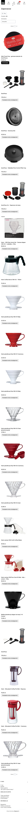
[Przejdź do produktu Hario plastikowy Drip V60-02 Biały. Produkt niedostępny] (14, 377)
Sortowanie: (4, 18)
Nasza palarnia (4, 788)
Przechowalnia (4, 798)
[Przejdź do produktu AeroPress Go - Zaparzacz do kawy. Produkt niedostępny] (14, 191)
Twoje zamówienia (5, 795)
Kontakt (2, 786)
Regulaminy (3, 804)
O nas (2, 785)
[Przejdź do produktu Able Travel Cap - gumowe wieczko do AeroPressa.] (14, 42)
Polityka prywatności (5, 805)
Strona (12, 26)
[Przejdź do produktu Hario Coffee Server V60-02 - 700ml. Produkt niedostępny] (14, 265)
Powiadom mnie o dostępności (10, 100)
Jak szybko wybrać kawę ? (7, 789)
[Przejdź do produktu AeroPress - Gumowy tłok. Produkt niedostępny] (14, 116)
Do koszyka (5, 62)
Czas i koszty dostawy (6, 807)
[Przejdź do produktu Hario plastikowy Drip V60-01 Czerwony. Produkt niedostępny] (14, 340)
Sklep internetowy (12, 811)
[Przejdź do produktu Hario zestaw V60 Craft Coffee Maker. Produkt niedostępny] (14, 526)
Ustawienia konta (5, 797)
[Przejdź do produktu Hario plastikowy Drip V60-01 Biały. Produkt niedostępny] (14, 302)
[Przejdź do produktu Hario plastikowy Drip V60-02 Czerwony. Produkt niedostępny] (14, 451)
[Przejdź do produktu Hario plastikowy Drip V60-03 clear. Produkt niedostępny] (14, 489)
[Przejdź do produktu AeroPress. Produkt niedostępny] (14, 79)
